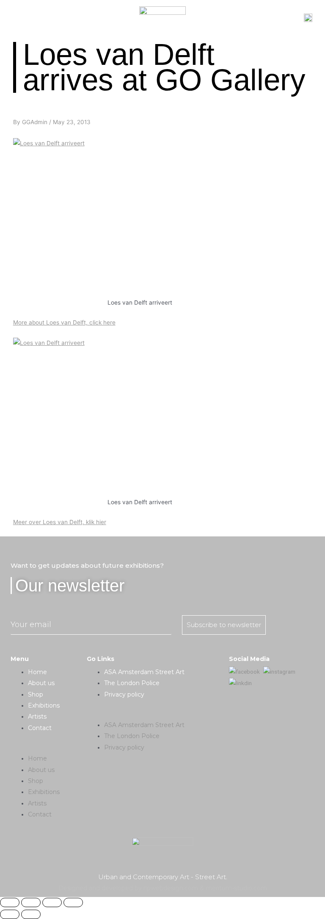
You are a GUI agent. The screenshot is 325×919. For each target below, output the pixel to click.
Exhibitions (44, 705)
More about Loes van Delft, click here (64, 322)
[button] (48, 747)
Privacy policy (124, 694)
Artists (37, 716)
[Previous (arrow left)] (9, 914)
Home (37, 672)
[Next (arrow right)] (31, 914)
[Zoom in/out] (73, 902)
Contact (40, 728)
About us (41, 683)
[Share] (31, 902)
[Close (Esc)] (9, 902)
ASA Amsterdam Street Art (144, 672)
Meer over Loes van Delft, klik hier (59, 522)
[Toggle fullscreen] (52, 902)
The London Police (132, 683)
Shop (35, 694)
